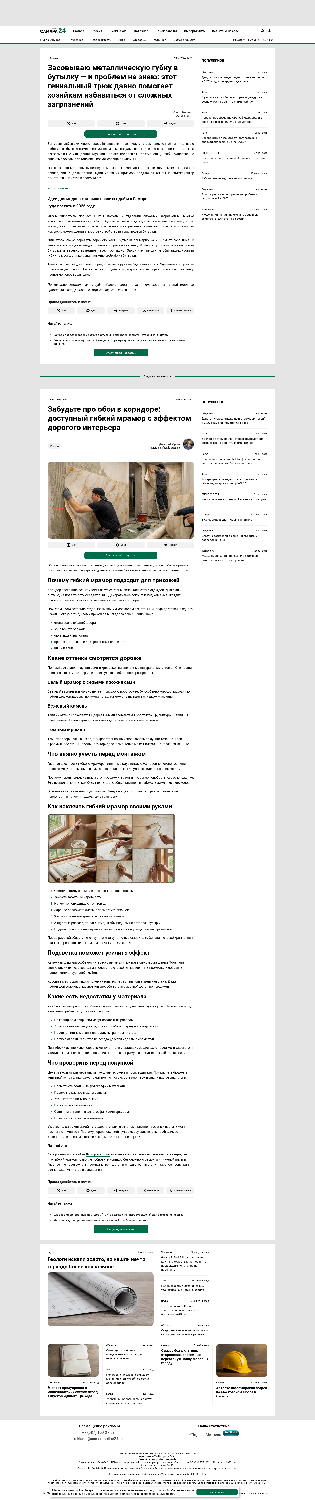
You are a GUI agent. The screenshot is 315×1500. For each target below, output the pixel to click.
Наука (205, 112)
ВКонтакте (153, 310)
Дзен (123, 123)
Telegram (172, 123)
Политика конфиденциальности (252, 1493)
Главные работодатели (121, 134)
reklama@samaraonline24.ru (98, 1439)
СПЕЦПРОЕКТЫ (210, 152)
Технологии (208, 209)
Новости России (58, 399)
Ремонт (54, 445)
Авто (204, 92)
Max (74, 123)
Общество (207, 72)
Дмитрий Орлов (170, 444)
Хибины (130, 159)
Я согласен (217, 1492)
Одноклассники (182, 310)
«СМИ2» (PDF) (259, 1483)
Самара (53, 58)
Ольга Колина (182, 112)
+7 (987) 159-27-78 (98, 1432)
